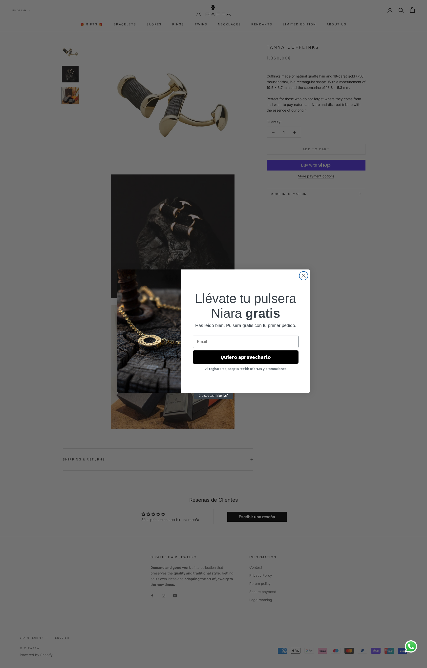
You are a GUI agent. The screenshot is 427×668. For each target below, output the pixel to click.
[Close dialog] (303, 275)
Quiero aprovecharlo (245, 357)
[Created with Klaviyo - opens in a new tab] (213, 396)
